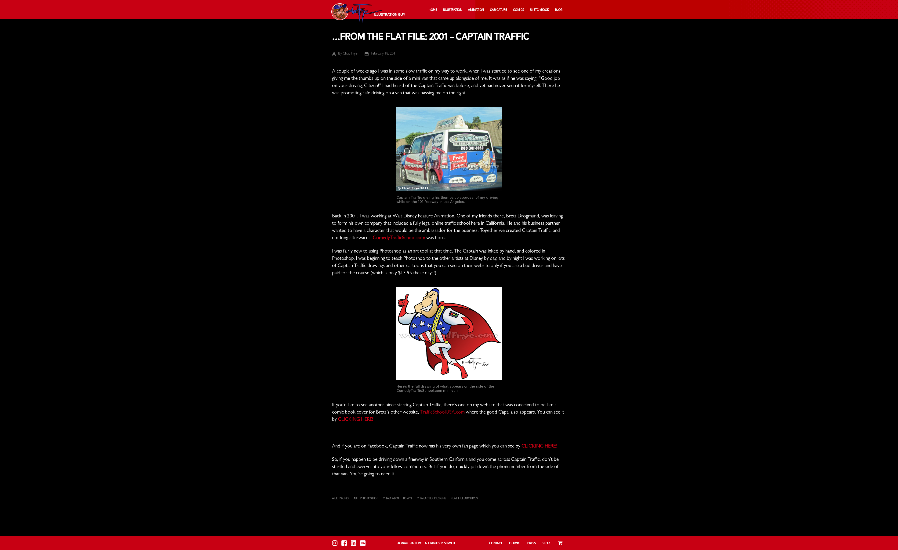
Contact (495, 543)
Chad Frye (350, 54)
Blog (558, 10)
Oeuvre (514, 543)
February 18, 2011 (384, 54)
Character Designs (431, 498)
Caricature (498, 10)
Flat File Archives (464, 498)
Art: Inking (340, 498)
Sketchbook (539, 10)
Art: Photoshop (366, 498)
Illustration (452, 10)
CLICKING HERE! (355, 420)
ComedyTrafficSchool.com (399, 238)
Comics (518, 10)
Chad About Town (397, 498)
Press (531, 543)
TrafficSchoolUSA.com (442, 412)
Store (547, 543)
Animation (476, 10)
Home (432, 10)
